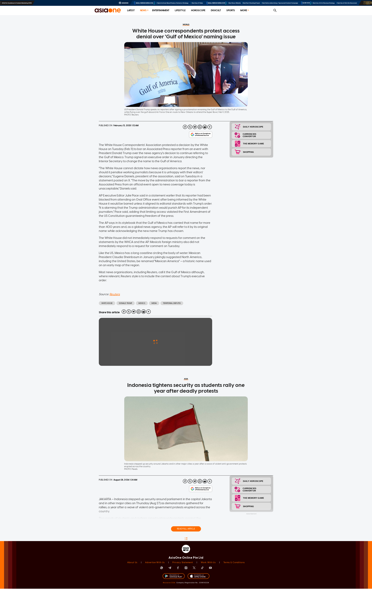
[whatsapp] (199, 127)
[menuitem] (130, 10)
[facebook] (185, 127)
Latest (131, 10)
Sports (230, 10)
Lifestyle (180, 10)
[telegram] (194, 127)
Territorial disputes (172, 303)
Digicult (216, 10)
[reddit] (204, 127)
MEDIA (154, 303)
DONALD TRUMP (125, 303)
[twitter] (189, 127)
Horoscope (198, 10)
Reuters (115, 294)
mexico (141, 303)
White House (107, 303)
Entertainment (160, 10)
